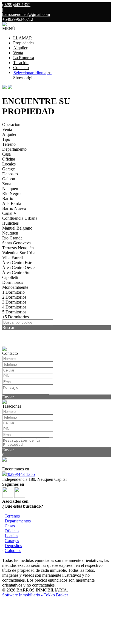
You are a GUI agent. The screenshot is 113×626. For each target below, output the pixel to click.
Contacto (21, 67)
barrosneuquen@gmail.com (26, 14)
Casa (6, 154)
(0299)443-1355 (21, 474)
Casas (10, 526)
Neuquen (10, 188)
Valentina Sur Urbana (20, 252)
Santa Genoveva (16, 243)
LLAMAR (22, 38)
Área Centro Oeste (18, 267)
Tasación (21, 62)
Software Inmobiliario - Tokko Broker (35, 595)
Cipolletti (10, 277)
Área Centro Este (17, 262)
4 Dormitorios (14, 307)
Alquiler (20, 47)
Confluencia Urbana (19, 218)
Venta (18, 52)
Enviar (8, 397)
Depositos (13, 545)
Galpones (13, 550)
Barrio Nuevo (14, 208)
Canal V (9, 213)
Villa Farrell (12, 257)
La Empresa (23, 57)
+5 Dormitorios (15, 317)
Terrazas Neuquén (18, 247)
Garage (8, 169)
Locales (9, 164)
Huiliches (10, 223)
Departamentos (18, 521)
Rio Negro (11, 193)
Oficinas (12, 530)
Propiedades (23, 43)
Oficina (8, 159)
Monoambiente (15, 287)
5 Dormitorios (14, 312)
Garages (12, 540)
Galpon (8, 178)
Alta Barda (11, 203)
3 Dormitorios (14, 302)
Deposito (10, 173)
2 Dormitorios (14, 297)
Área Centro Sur (16, 272)
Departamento (14, 149)
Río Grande (12, 238)
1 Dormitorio (13, 292)
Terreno (9, 144)
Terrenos (12, 516)
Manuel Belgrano (17, 228)
